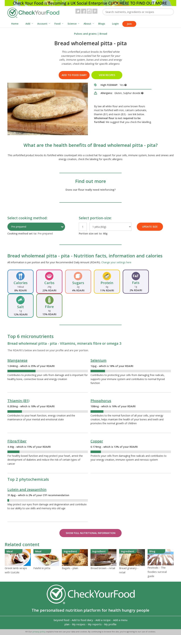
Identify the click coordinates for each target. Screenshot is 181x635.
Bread (103, 33)
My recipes (78, 624)
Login (115, 23)
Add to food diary (74, 75)
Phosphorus (100, 400)
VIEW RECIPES (107, 75)
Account (42, 23)
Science (72, 23)
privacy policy (39, 631)
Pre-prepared (18, 226)
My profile (110, 624)
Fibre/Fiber (17, 441)
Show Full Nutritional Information (90, 533)
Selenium (98, 360)
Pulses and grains (85, 33)
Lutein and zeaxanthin (26, 489)
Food (57, 23)
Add (27, 23)
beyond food (61, 620)
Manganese (17, 360)
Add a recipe (103, 620)
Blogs (101, 23)
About (87, 23)
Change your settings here (116, 262)
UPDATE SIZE (150, 226)
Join (129, 23)
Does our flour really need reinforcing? (91, 189)
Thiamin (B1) (18, 400)
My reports (95, 624)
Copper (96, 441)
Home (14, 23)
